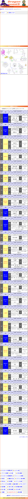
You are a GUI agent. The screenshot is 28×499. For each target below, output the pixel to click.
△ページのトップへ (23, 436)
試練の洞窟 (15, 484)
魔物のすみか (11, 478)
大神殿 (3, 492)
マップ (3, 12)
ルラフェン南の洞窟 (20, 478)
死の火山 (3, 481)
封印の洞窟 (11, 489)
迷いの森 (3, 489)
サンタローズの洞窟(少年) (7, 470)
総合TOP (2, 9)
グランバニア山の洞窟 (6, 484)
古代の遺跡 (19, 473)
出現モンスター (12, 12)
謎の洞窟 (20, 492)
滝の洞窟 (10, 481)
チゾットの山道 (19, 481)
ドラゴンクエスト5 (9, 9)
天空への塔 (11, 486)
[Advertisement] (14, 30)
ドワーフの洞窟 (5, 473)
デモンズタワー (23, 484)
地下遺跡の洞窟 (19, 486)
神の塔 (3, 478)
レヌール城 (17, 470)
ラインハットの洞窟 (19, 475)
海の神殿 (3, 486)
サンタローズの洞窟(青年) (7, 475)
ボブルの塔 (18, 489)
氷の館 (11, 473)
